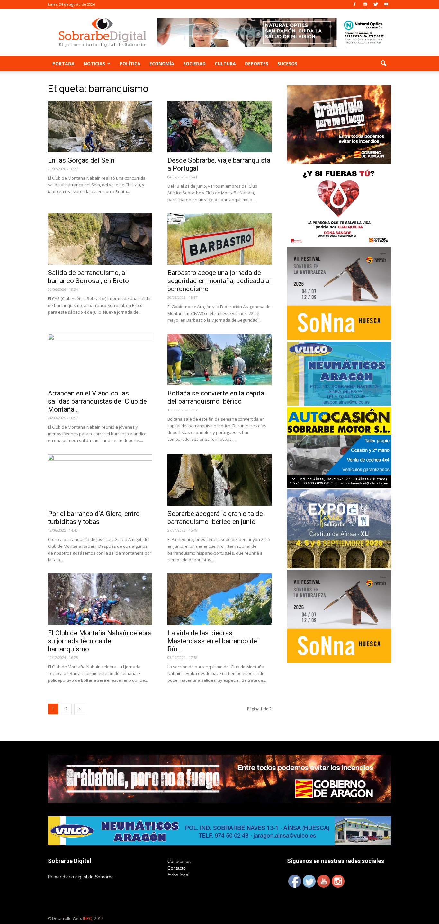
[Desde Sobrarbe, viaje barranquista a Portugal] (219, 126)
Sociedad (194, 63)
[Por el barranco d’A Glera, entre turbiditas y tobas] (100, 480)
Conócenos (179, 861)
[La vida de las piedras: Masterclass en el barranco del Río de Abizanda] (219, 599)
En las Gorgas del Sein (81, 160)
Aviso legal (178, 874)
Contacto (176, 868)
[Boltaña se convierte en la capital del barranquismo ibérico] (219, 359)
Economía (161, 63)
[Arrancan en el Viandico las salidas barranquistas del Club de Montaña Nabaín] (100, 359)
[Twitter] (376, 4)
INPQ (87, 918)
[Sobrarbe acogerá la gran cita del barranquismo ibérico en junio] (219, 480)
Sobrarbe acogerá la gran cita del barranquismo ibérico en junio (216, 518)
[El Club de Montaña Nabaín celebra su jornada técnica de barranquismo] (100, 599)
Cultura (225, 63)
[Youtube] (386, 4)
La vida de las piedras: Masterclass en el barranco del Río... (213, 641)
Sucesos (287, 63)
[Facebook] (354, 4)
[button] (383, 63)
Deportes (256, 63)
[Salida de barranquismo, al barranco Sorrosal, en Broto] (100, 239)
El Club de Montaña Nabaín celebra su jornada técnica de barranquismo (100, 641)
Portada (63, 63)
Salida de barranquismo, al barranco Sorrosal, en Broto (88, 277)
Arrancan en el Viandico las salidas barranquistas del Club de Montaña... (97, 401)
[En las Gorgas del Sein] (100, 126)
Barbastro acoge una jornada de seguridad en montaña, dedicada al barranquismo (219, 281)
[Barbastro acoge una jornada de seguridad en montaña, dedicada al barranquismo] (219, 239)
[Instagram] (365, 4)
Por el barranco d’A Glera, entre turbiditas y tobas (93, 518)
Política (130, 63)
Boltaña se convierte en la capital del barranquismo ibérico (216, 397)
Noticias (94, 63)
